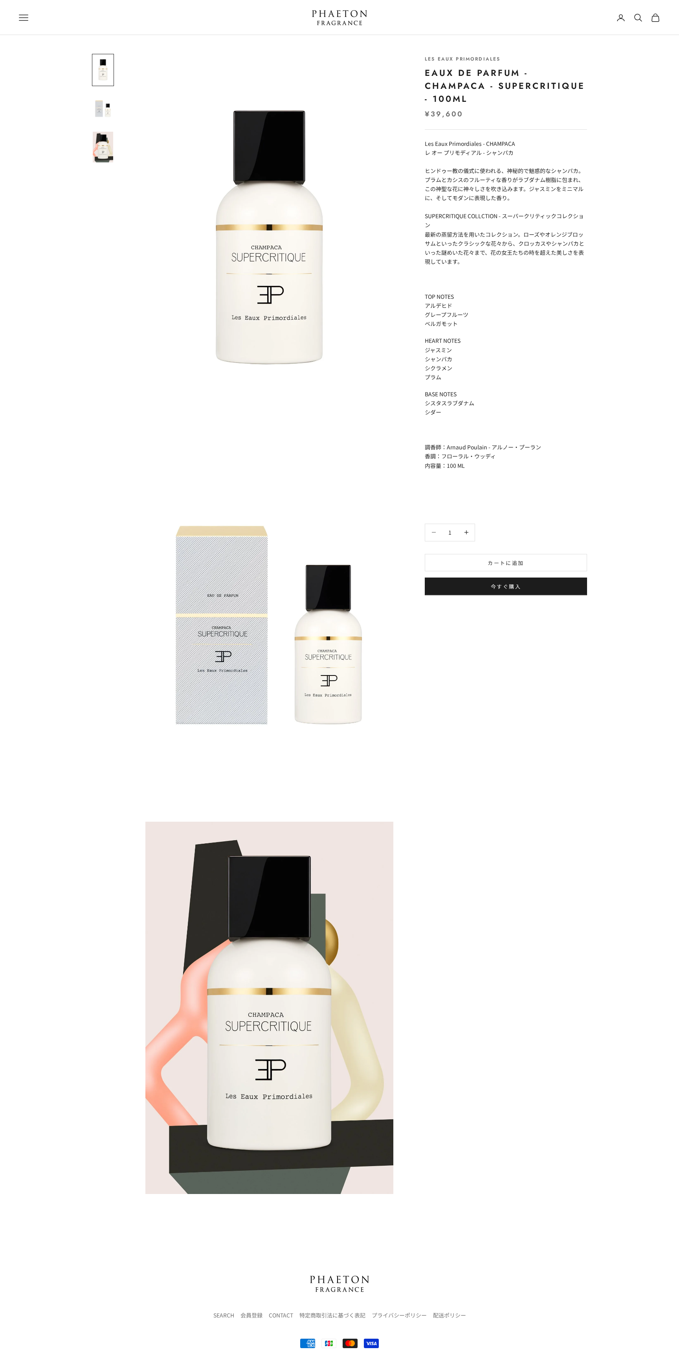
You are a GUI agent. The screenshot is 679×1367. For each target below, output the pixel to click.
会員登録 (251, 1315)
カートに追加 (506, 562)
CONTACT (281, 1315)
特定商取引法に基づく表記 (332, 1315)
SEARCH (223, 1315)
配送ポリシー (449, 1315)
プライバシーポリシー (399, 1315)
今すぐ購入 (506, 586)
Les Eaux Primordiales (462, 59)
